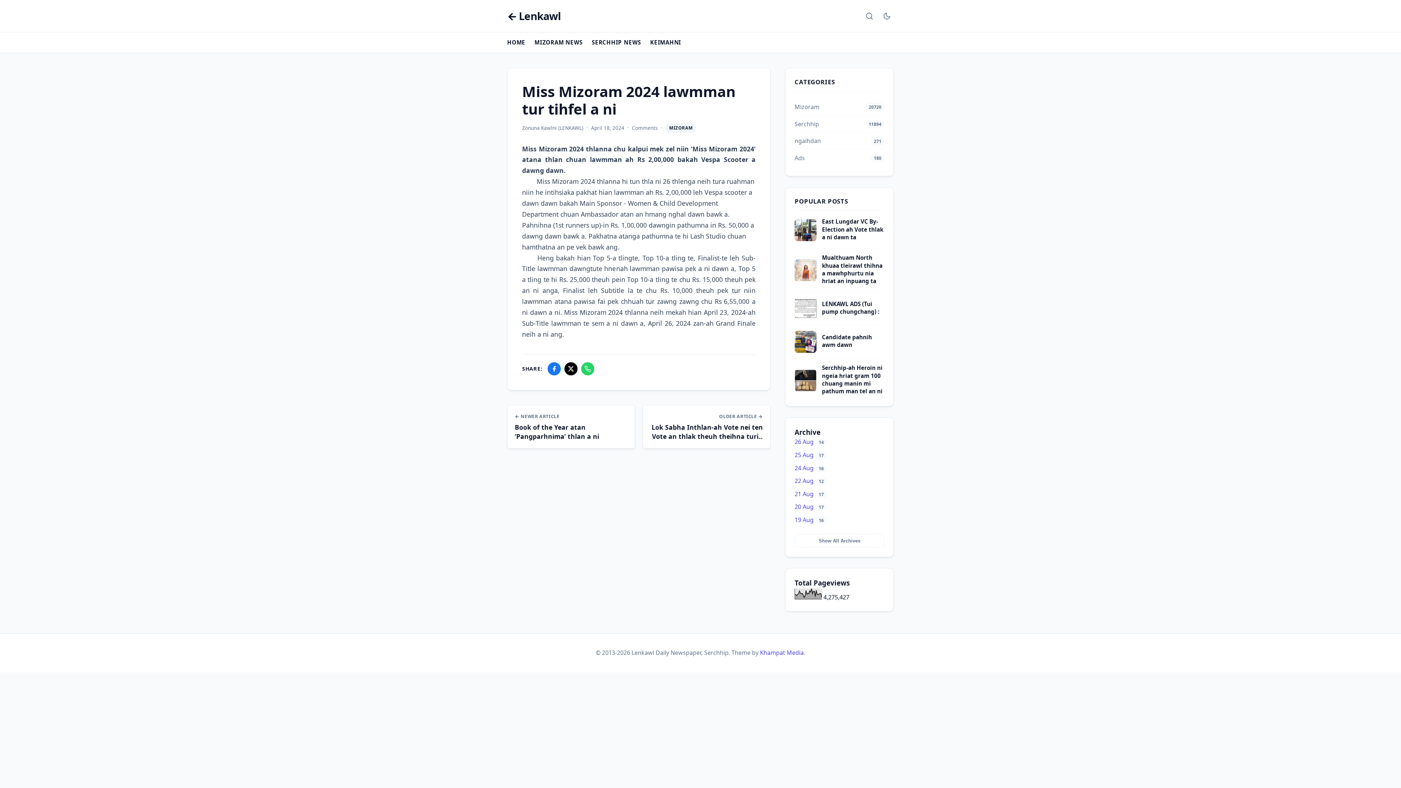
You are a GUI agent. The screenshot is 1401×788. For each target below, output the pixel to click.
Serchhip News (616, 42)
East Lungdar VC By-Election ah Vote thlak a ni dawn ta (852, 229)
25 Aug (809, 455)
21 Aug (809, 494)
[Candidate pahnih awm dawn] (806, 351)
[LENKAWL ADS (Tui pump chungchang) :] (806, 317)
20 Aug (809, 507)
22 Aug (809, 481)
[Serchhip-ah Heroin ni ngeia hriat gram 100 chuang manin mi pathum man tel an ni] (806, 389)
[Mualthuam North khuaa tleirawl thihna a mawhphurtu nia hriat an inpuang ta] (806, 279)
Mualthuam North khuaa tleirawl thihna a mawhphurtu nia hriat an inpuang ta (852, 269)
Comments (645, 127)
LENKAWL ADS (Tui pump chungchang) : (850, 307)
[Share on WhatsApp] (587, 368)
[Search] (869, 16)
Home (516, 42)
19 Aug (809, 520)
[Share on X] (571, 368)
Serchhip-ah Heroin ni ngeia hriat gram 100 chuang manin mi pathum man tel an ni (852, 379)
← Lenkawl (534, 16)
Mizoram (680, 128)
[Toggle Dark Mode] (887, 16)
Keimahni (665, 42)
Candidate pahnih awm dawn (847, 340)
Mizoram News (558, 42)
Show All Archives (839, 541)
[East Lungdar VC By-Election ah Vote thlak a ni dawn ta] (806, 239)
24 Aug (809, 468)
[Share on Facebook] (554, 368)
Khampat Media (782, 653)
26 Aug (809, 442)
